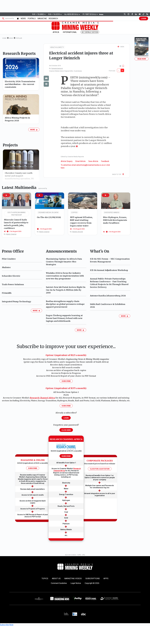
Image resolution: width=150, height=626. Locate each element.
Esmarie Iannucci (57, 68)
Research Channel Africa (42, 398)
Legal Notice (76, 583)
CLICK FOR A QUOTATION (99, 469)
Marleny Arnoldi (77, 232)
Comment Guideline (59, 583)
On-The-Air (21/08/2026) (49, 217)
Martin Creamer (11, 234)
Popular (19, 38)
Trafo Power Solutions (13, 284)
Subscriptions (92, 578)
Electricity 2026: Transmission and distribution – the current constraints (20, 84)
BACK (121, 47)
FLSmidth (6, 293)
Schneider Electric (11, 276)
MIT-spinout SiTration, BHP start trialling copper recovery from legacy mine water (81, 221)
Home (4, 38)
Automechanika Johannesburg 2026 (108, 295)
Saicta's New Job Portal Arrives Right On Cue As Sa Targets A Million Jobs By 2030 (65, 290)
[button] (6, 195)
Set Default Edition (90, 32)
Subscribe (66, 381)
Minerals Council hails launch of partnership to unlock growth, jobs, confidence (16, 224)
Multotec (6, 267)
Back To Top (117, 174)
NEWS (23, 18)
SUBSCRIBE (32, 468)
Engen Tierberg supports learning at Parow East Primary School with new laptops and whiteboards (64, 318)
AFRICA (56, 32)
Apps (105, 578)
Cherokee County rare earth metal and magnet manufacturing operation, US (19, 176)
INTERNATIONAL (70, 32)
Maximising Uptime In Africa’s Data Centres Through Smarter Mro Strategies (64, 262)
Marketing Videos (73, 578)
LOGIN (143, 19)
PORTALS (32, 18)
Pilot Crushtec (9, 259)
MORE (33, 130)
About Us (56, 578)
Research (53, 18)
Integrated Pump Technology (16, 301)
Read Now (141, 59)
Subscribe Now (6, 624)
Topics (45, 578)
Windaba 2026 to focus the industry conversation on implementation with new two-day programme (65, 276)
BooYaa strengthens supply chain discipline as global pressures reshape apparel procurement (65, 304)
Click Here (66, 430)
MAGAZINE (42, 18)
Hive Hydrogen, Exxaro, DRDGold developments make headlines (115, 220)
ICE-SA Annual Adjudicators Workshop (109, 270)
